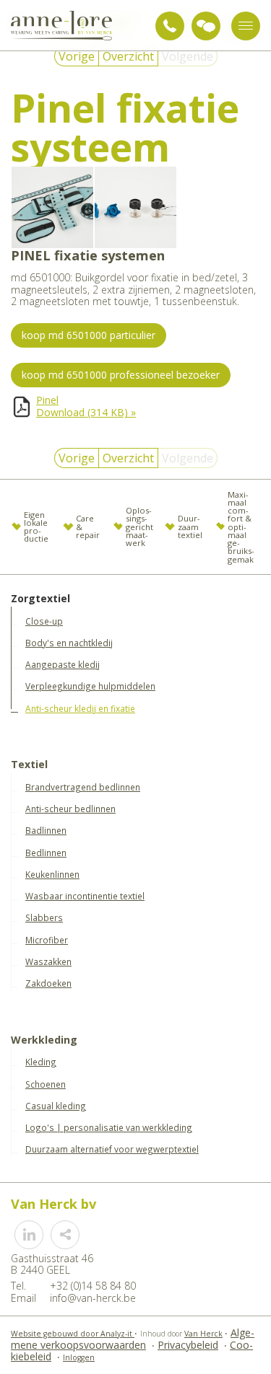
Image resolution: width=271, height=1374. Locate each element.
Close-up (44, 621)
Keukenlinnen (52, 874)
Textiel (29, 765)
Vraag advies (206, 26)
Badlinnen (45, 830)
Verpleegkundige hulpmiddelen (90, 686)
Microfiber (46, 940)
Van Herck (203, 1334)
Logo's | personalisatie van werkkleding (108, 1127)
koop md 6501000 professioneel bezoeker (121, 375)
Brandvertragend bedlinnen (82, 787)
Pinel (47, 400)
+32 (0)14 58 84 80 (169, 26)
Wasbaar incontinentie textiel (85, 896)
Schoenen (45, 1084)
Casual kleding (55, 1106)
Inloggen (79, 1357)
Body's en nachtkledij (69, 643)
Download (86, 412)
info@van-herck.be (93, 1298)
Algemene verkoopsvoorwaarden (132, 1339)
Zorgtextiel (40, 599)
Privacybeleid (188, 1345)
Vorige (77, 56)
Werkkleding (44, 1040)
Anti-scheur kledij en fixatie (80, 708)
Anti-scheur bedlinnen (70, 808)
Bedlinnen (45, 852)
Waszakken (48, 961)
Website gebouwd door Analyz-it (72, 1334)
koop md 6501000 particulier (88, 335)
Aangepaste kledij (62, 664)
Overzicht (128, 56)
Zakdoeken (48, 983)
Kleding (40, 1062)
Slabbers (44, 917)
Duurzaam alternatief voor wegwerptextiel (112, 1149)
